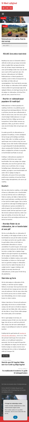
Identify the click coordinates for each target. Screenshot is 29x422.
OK (15, 417)
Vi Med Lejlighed (9, 3)
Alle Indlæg (5, 355)
